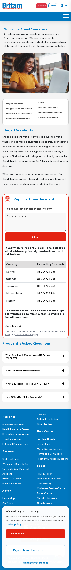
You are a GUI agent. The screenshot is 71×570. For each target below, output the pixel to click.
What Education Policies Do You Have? (27, 383)
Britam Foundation (47, 419)
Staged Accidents (14, 103)
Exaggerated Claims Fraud (19, 108)
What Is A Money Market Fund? (22, 370)
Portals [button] (41, 5)
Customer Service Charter (51, 488)
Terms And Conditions (49, 478)
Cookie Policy (44, 483)
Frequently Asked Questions (52, 458)
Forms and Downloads (49, 453)
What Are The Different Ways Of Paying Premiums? (27, 356)
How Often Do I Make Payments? (23, 397)
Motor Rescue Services (49, 448)
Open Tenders (44, 424)
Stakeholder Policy (47, 498)
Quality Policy (44, 503)
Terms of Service (24, 334)
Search (53, 5)
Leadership (8, 498)
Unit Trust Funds (11, 459)
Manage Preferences (35, 562)
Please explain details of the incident (28, 208)
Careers (41, 414)
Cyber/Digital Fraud (48, 117)
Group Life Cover (11, 478)
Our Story (7, 503)
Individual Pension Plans (15, 444)
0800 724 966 (46, 271)
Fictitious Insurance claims (19, 113)
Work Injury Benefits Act (15, 463)
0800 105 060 (13, 325)
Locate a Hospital (46, 439)
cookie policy (13, 524)
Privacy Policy (44, 473)
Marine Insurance (11, 483)
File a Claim (43, 444)
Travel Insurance (11, 439)
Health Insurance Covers (15, 429)
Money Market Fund (13, 424)
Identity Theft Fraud (48, 107)
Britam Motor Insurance (15, 434)
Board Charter (45, 493)
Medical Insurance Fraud (50, 112)
